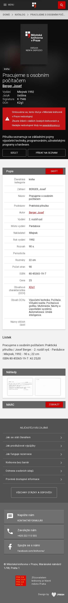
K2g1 (32, 287)
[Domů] (34, 5)
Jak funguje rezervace (19, 454)
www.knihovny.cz (51, 125)
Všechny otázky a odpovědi (34, 492)
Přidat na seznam (46, 152)
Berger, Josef (12, 86)
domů (6, 14)
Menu (8, 5)
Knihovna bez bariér (17, 462)
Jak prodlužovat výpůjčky (20, 445)
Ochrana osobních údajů (20, 470)
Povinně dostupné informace (22, 479)
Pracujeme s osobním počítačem (47, 14)
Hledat (60, 5)
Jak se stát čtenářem (18, 437)
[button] (34, 44)
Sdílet (14, 152)
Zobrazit (54, 404)
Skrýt (54, 171)
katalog (20, 14)
